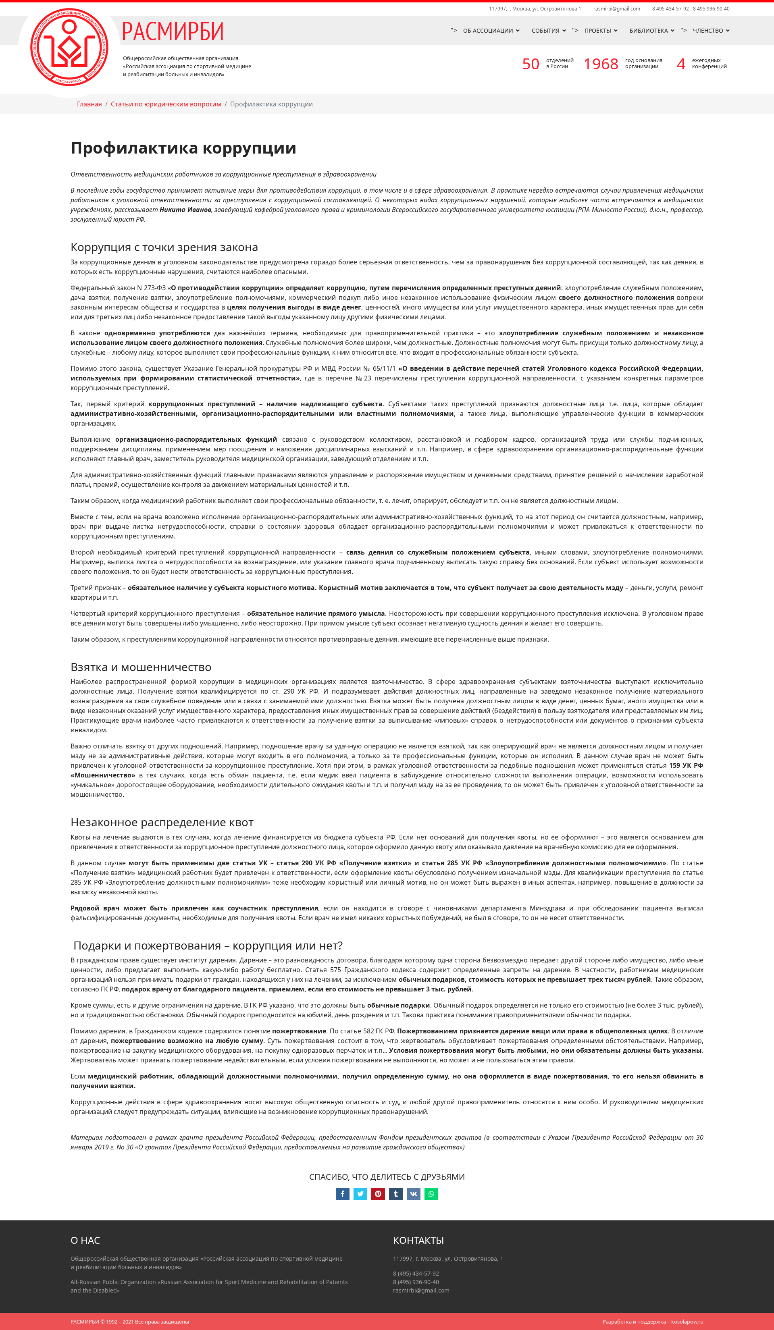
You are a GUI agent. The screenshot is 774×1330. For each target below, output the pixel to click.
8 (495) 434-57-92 (416, 1273)
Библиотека (649, 30)
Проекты (598, 30)
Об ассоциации (488, 30)
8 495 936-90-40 (711, 8)
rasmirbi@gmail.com (616, 8)
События (546, 30)
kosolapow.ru (687, 1321)
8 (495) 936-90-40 (416, 1282)
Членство (708, 30)
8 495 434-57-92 (670, 8)
